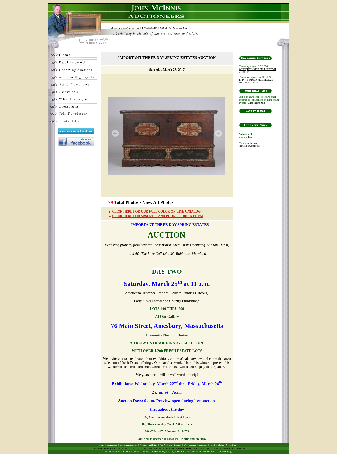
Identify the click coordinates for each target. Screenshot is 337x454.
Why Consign (190, 445)
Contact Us (231, 445)
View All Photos (158, 202)
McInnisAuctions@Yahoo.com (125, 28)
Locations (203, 445)
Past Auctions (166, 445)
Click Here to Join (256, 103)
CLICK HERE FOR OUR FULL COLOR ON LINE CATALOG (156, 211)
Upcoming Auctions (129, 445)
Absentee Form (246, 137)
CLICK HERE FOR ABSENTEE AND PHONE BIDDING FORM (157, 216)
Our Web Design (225, 452)
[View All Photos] (166, 135)
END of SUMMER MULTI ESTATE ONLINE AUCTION (256, 81)
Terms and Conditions (249, 146)
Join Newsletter (217, 445)
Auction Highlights (148, 445)
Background (112, 445)
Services (178, 445)
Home (101, 445)
